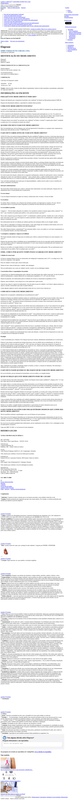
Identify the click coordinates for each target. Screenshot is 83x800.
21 (15, 309)
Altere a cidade (5, 41)
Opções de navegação (70, 27)
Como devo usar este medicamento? (13, 21)
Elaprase (23, 7)
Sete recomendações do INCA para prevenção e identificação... (17, 769)
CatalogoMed (15, 1)
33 (30, 420)
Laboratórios (72, 35)
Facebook (70, 17)
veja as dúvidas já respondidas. (42, 751)
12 (60, 210)
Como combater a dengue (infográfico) (11, 781)
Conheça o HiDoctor (6, 1)
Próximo (11, 487)
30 (39, 393)
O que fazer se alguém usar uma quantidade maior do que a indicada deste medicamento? (26, 26)
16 (4, 238)
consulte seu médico (43, 29)
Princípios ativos (71, 48)
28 (11, 393)
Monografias (72, 37)
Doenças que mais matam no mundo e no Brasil (13, 794)
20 (11, 307)
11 (27, 176)
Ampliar (3, 513)
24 (51, 387)
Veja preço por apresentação (17, 41)
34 (38, 420)
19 (13, 302)
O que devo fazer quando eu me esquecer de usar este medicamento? (21, 23)
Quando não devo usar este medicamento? (14, 17)
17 (34, 248)
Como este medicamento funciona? (13, 15)
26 (19, 388)
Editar (2, 489)
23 (17, 387)
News (26, 1)
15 (23, 228)
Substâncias (72, 38)
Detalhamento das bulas (75, 34)
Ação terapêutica (56, 797)
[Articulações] (32, 689)
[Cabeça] (32, 704)
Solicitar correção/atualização (18, 489)
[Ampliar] (8, 513)
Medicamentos (35, 797)
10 (15, 155)
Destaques (70, 39)
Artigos (7, 487)
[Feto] (32, 605)
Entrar (69, 10)
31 (44, 393)
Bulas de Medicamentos (14, 7)
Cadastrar (69, 12)
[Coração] (32, 551)
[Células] (32, 506)
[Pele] (32, 536)
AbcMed (22, 1)
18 (44, 297)
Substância (49, 797)
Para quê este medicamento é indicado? (14, 14)
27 (32, 388)
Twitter (69, 20)
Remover (7, 489)
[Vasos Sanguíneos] (32, 566)
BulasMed (3, 7)
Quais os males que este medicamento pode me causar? (18, 24)
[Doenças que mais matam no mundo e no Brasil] (9, 792)
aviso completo (32, 35)
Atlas (29, 1)
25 (13, 388)
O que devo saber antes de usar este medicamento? (17, 18)
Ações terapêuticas (72, 49)
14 (44, 212)
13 (3, 212)
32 (51, 393)
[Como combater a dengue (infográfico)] (9, 779)
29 (33, 393)
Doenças (69, 51)
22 (26, 319)
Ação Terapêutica (73, 31)
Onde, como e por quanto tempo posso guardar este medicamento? (21, 20)
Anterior (3, 487)
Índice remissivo (69, 42)
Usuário (67, 7)
